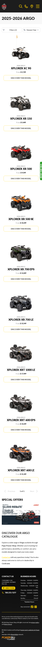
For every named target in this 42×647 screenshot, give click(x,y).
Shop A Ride (14, 634)
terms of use (8, 624)
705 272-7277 (10, 593)
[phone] (26, 6)
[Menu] (37, 6)
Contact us (6, 557)
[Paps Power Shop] (9, 6)
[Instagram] (35, 606)
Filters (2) (13, 30)
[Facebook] (32, 606)
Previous (11, 491)
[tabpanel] (29, 592)
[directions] (32, 6)
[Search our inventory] (21, 6)
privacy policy (35, 622)
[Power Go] (21, 638)
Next (32, 491)
